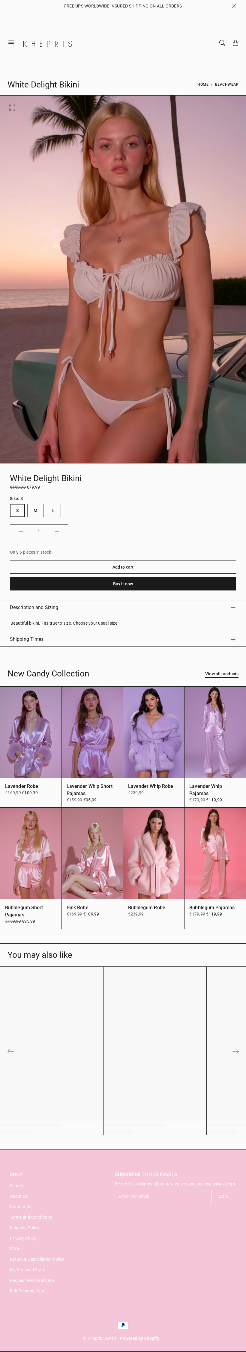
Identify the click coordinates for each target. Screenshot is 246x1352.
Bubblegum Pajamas (212, 907)
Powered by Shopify (139, 1338)
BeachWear (227, 84)
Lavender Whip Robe (150, 786)
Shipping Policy (24, 1227)
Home (202, 84)
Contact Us (21, 1206)
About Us (19, 1196)
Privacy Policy (23, 1238)
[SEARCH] (222, 42)
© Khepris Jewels (99, 1338)
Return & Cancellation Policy (37, 1259)
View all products (221, 673)
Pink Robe (77, 907)
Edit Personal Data (28, 1290)
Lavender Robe (21, 786)
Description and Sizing (34, 607)
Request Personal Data (32, 1280)
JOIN (224, 1196)
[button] (13, 43)
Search (16, 1185)
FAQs (15, 1248)
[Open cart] (235, 42)
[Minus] (21, 532)
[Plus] (57, 532)
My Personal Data (27, 1269)
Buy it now (123, 583)
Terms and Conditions (31, 1217)
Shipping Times (27, 639)
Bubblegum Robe (146, 907)
